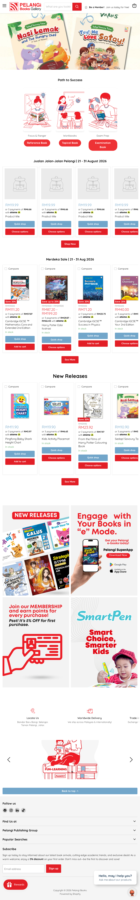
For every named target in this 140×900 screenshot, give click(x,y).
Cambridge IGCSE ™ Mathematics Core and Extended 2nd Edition (18, 324)
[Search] (77, 7)
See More (70, 359)
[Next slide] (130, 759)
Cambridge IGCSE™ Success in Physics (90, 323)
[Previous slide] (9, 759)
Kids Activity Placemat (55, 439)
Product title (12, 216)
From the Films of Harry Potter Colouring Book (92, 442)
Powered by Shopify (70, 893)
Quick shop (20, 224)
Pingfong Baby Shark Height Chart (18, 440)
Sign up (53, 868)
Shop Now (70, 244)
